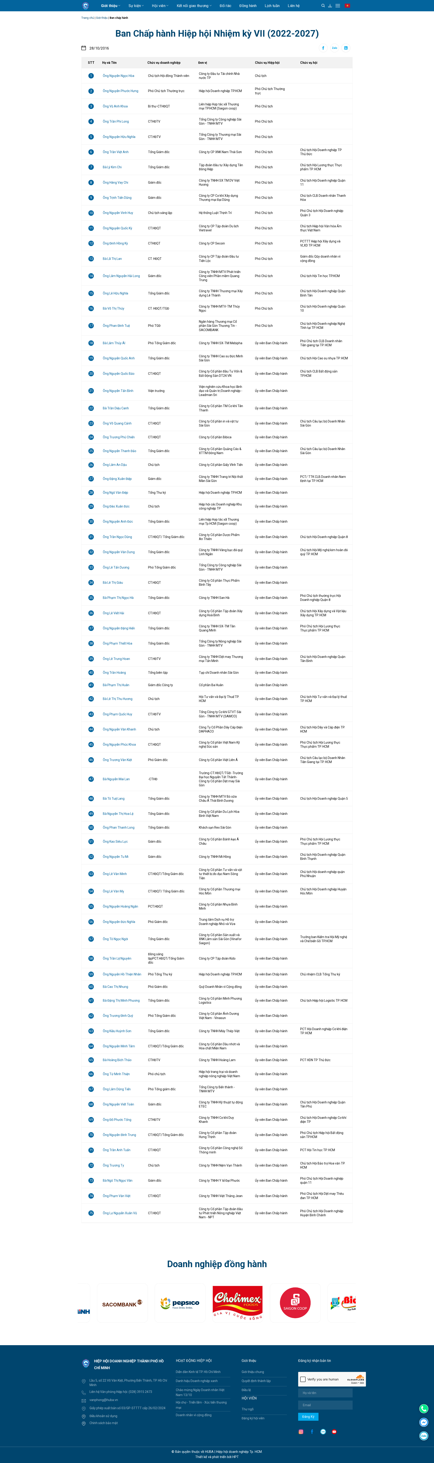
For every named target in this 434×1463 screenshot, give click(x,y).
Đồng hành (248, 6)
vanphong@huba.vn (104, 1400)
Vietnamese (348, 7)
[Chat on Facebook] (423, 1422)
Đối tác (225, 6)
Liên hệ (294, 6)
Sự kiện (135, 6)
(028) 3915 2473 (140, 1392)
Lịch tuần (272, 6)
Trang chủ (87, 17)
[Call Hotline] (423, 1408)
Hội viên (158, 6)
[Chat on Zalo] (423, 1435)
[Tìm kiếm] (323, 5)
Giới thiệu (109, 6)
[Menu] (337, 5)
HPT (235, 1457)
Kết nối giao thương (193, 6)
